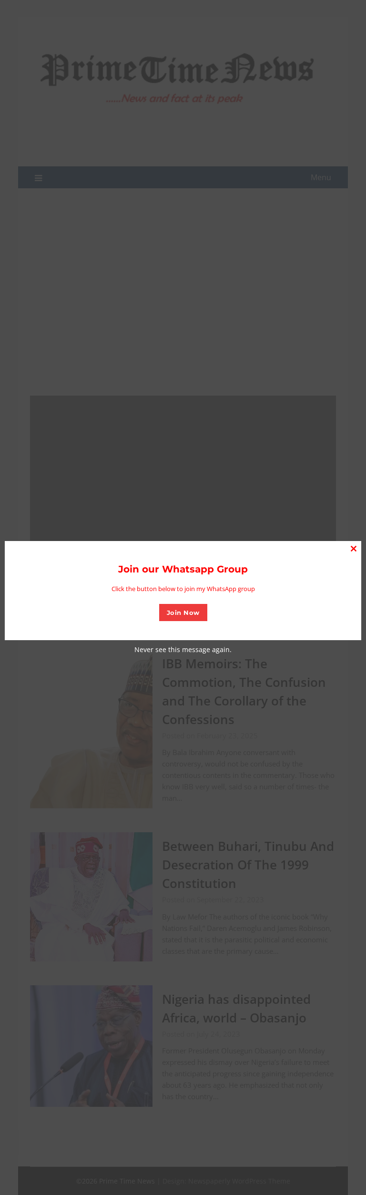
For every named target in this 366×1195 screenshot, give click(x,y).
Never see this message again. (183, 649)
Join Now (183, 612)
